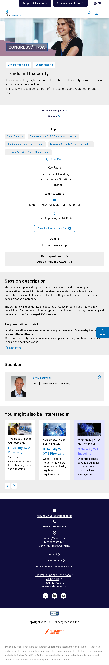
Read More (13, 348)
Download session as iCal (54, 228)
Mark (99, 377)
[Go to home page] (28, 14)
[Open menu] (102, 13)
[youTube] (63, 596)
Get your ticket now (33, 3)
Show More (54, 159)
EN (97, 3)
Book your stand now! (69, 3)
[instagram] (45, 596)
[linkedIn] (54, 596)
